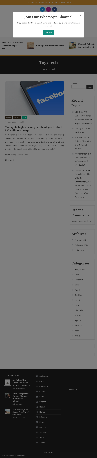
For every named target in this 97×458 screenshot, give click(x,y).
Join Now (48, 32)
